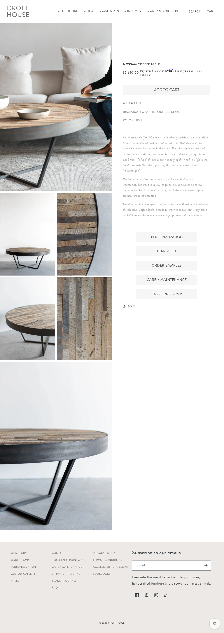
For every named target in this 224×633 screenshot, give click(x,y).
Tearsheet (167, 251)
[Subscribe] (206, 565)
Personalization (167, 237)
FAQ (55, 588)
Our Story (19, 553)
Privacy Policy (104, 553)
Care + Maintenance (167, 279)
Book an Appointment (68, 560)
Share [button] (131, 306)
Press (15, 581)
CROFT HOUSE (116, 622)
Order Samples (167, 265)
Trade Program (167, 294)
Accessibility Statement (110, 567)
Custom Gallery (23, 574)
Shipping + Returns (66, 574)
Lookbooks (101, 574)
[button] (68, 11)
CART (211, 11)
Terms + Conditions (107, 560)
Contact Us (60, 553)
